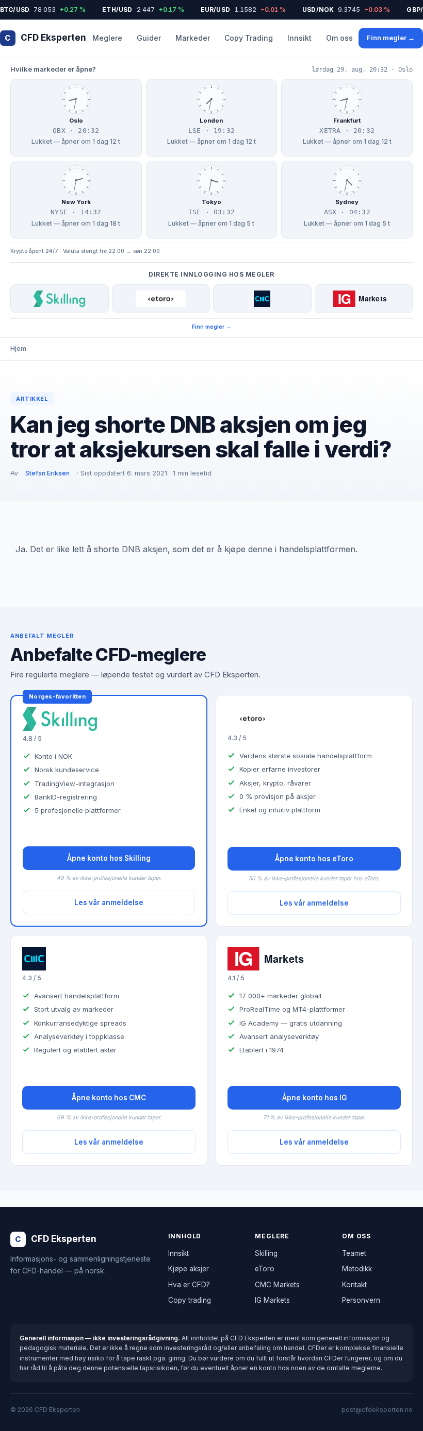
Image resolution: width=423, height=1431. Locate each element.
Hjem (18, 348)
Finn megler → (391, 37)
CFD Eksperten (45, 37)
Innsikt (299, 37)
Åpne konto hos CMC (109, 1098)
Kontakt (354, 1285)
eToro (264, 1269)
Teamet (354, 1253)
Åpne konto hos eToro (314, 859)
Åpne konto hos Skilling (109, 858)
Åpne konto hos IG (314, 1098)
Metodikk (357, 1269)
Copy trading (189, 1300)
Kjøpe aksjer (188, 1269)
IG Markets (272, 1300)
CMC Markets (277, 1285)
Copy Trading (248, 37)
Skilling (266, 1253)
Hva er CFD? (189, 1285)
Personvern (361, 1300)
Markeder (192, 37)
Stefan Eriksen (47, 473)
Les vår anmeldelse (108, 902)
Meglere (107, 37)
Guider (149, 37)
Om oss (339, 37)
